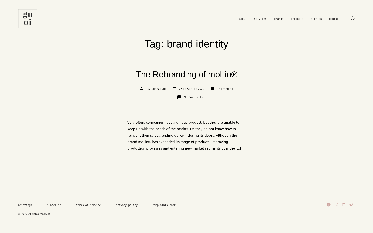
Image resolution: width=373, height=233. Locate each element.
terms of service (88, 205)
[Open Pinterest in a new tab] (351, 204)
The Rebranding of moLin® (186, 74)
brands (278, 18)
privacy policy (127, 205)
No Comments (193, 97)
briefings (25, 205)
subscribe (54, 205)
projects (297, 18)
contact (334, 18)
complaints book (164, 205)
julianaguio (158, 88)
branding (227, 88)
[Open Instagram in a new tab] (336, 204)
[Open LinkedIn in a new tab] (343, 204)
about (243, 18)
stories (316, 18)
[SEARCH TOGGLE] (352, 18)
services (260, 18)
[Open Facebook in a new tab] (328, 204)
